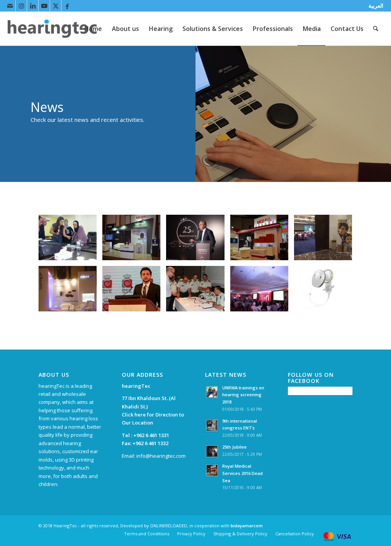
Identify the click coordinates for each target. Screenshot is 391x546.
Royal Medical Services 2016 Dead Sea (242, 473)
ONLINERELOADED (168, 525)
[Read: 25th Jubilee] (212, 451)
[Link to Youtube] (44, 5)
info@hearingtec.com (161, 455)
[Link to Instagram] (21, 5)
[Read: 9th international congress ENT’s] (212, 425)
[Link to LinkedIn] (32, 5)
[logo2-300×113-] (52, 28)
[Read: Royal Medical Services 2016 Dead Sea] (212, 470)
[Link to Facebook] (67, 5)
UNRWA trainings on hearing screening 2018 (243, 395)
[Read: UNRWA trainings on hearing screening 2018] (212, 392)
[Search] (375, 28)
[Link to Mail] (9, 5)
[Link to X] (55, 5)
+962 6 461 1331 (151, 435)
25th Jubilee (234, 447)
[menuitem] (374, 6)
